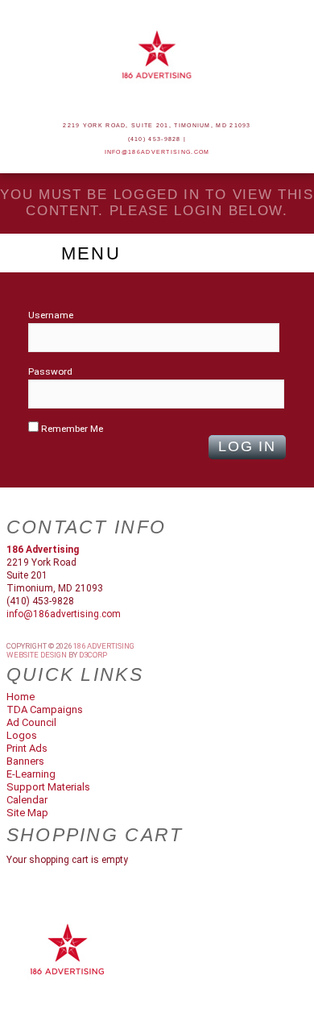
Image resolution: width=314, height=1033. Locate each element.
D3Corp (93, 654)
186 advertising (103, 645)
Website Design (36, 654)
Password (50, 371)
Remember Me (71, 428)
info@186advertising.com (157, 152)
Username (50, 315)
